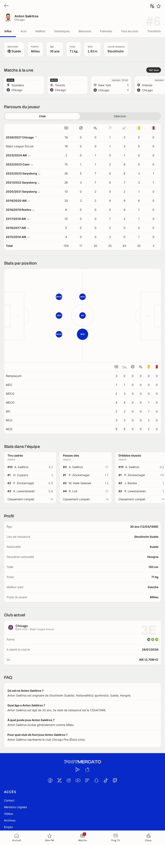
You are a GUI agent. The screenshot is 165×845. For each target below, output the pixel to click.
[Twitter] (59, 780)
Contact (9, 800)
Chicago (19, 19)
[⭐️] (158, 6)
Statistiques (62, 31)
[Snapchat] (96, 780)
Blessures (85, 31)
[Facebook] (50, 780)
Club (42, 116)
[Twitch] (115, 780)
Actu (24, 31)
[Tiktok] (106, 780)
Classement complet (20, 499)
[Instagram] (69, 780)
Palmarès (106, 31)
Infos (7, 31)
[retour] (6, 6)
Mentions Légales (15, 807)
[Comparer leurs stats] (152, 6)
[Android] (78, 769)
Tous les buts (129, 31)
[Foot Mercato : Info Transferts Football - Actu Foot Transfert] (82, 762)
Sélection (120, 116)
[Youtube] (78, 780)
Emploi (8, 827)
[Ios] (87, 769)
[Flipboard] (87, 780)
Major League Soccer (20, 146)
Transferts (154, 31)
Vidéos (8, 813)
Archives (9, 820)
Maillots (40, 31)
